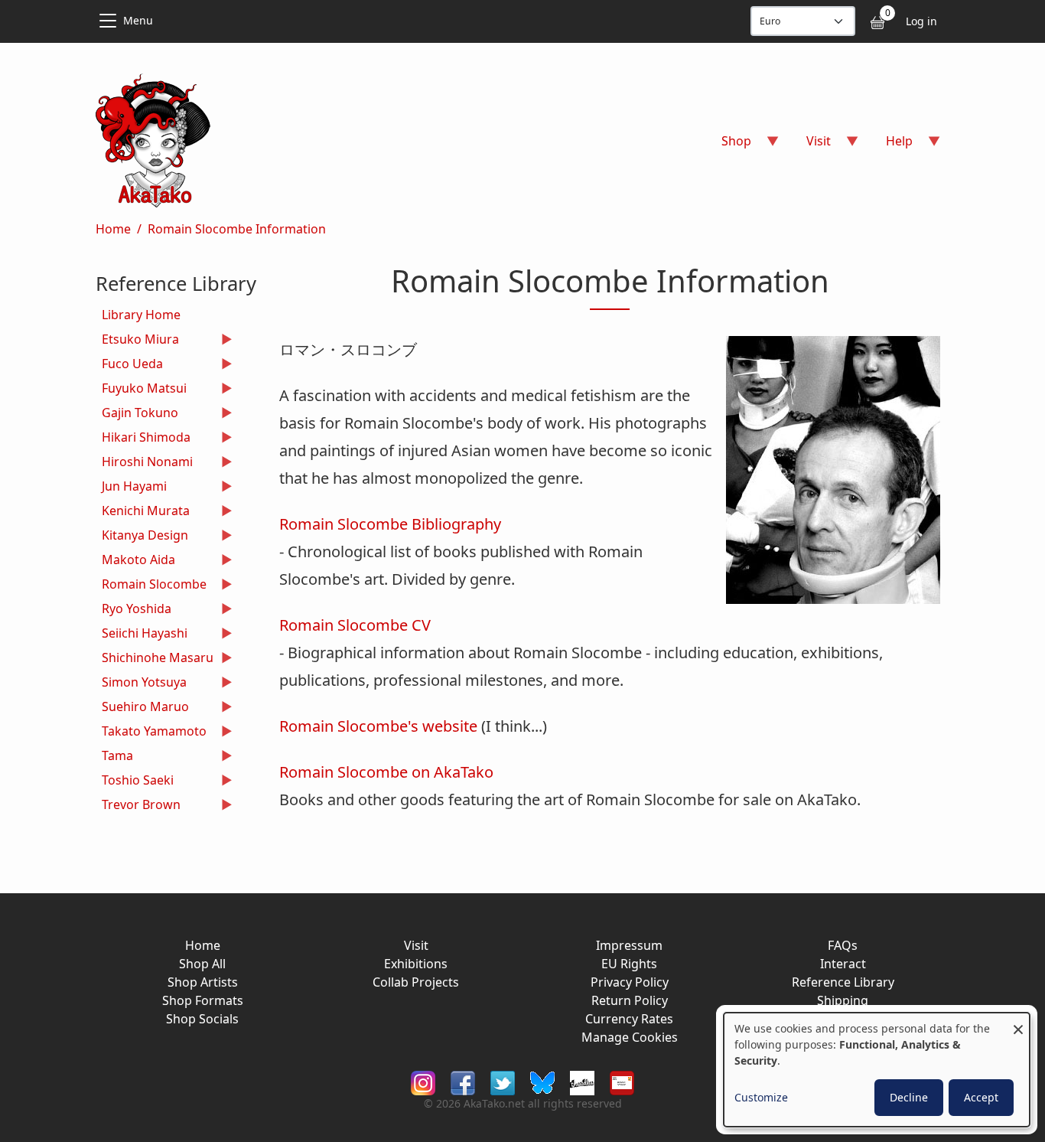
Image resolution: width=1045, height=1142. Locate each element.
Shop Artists (203, 982)
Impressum (629, 945)
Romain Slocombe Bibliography (390, 524)
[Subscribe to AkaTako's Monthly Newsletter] (622, 1082)
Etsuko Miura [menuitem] (137, 341)
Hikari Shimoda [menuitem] (143, 439)
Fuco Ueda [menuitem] (129, 365)
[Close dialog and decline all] (1018, 1022)
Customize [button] (761, 1097)
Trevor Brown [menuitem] (138, 806)
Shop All (202, 963)
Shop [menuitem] (727, 145)
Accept (981, 1097)
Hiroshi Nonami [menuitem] (144, 463)
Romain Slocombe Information (237, 228)
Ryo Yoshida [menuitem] (133, 610)
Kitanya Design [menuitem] (142, 537)
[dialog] (877, 1070)
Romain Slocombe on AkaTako (386, 772)
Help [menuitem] (890, 145)
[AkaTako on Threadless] (582, 1082)
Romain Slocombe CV (355, 625)
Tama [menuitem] (114, 757)
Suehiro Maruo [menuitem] (142, 708)
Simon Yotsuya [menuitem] (141, 684)
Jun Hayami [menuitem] (131, 488)
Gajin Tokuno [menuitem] (137, 414)
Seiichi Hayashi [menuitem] (141, 635)
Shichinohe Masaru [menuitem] (154, 659)
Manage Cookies (629, 1037)
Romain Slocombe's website (378, 726)
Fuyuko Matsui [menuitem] (141, 390)
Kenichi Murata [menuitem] (143, 512)
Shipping (842, 1000)
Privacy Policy (630, 982)
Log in (921, 21)
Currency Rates (629, 1018)
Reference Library (843, 982)
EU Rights (629, 963)
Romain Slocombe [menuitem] (151, 586)
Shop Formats (202, 1000)
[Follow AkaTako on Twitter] (502, 1082)
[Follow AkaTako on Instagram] (423, 1082)
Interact (843, 963)
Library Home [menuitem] (141, 314)
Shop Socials (202, 1018)
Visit (416, 945)
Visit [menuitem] (809, 145)
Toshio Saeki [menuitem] (135, 782)
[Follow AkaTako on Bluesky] (542, 1082)
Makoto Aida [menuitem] (135, 561)
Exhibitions (416, 963)
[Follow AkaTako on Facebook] (462, 1082)
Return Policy (629, 1000)
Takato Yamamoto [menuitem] (151, 733)
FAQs (843, 945)
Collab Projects (416, 982)
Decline (909, 1097)
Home (113, 228)
